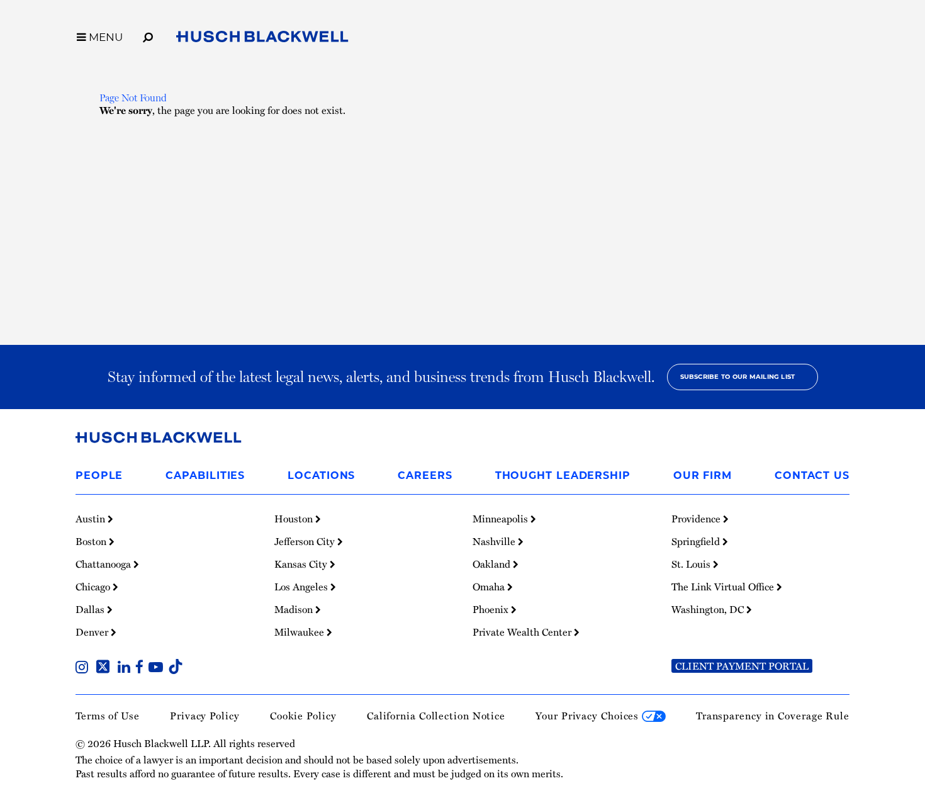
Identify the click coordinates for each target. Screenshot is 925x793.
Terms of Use (108, 715)
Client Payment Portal (742, 666)
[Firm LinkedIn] (126, 668)
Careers (425, 475)
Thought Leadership (563, 475)
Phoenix (492, 609)
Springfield (696, 541)
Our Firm (702, 475)
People (99, 475)
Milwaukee (300, 632)
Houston (294, 519)
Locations (321, 475)
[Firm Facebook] (142, 668)
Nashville (495, 541)
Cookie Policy (303, 715)
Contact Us (812, 475)
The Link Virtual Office (723, 586)
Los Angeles (302, 586)
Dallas (91, 609)
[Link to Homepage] (262, 39)
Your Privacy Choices (588, 715)
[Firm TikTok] (175, 668)
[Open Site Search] (147, 35)
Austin (92, 519)
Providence (697, 519)
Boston (92, 541)
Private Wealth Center (523, 632)
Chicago (94, 586)
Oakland (493, 564)
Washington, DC (708, 609)
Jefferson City (305, 541)
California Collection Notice (436, 715)
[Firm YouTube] (158, 668)
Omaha (490, 586)
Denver (93, 632)
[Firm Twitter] (105, 668)
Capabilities (205, 475)
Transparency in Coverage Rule (772, 715)
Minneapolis (501, 519)
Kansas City (302, 564)
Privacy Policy (205, 715)
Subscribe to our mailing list (737, 377)
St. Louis (692, 564)
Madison (294, 609)
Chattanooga (104, 564)
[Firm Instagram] (84, 668)
